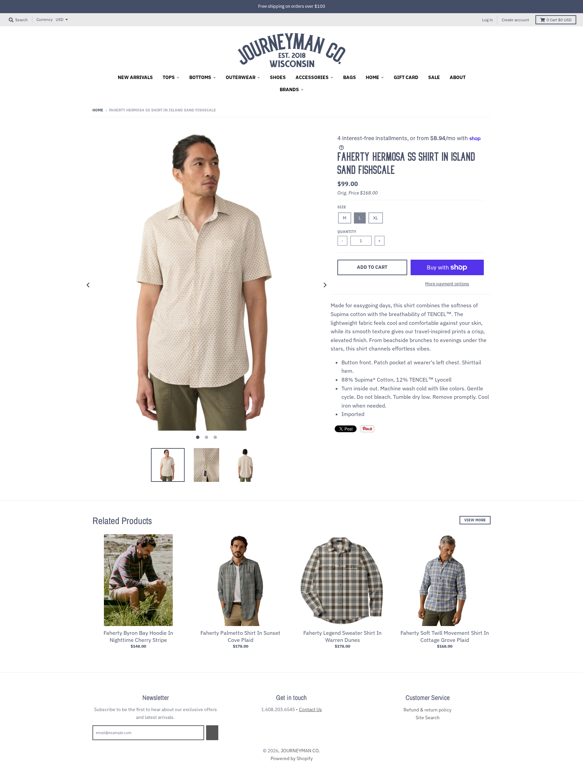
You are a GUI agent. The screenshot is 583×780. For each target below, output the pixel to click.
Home (97, 110)
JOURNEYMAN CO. (300, 751)
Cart (559, 19)
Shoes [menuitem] (278, 77)
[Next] (325, 285)
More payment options (447, 284)
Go (212, 732)
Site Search (428, 717)
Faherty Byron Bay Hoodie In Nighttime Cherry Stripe (138, 636)
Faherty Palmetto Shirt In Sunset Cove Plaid (240, 636)
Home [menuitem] (372, 77)
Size (341, 207)
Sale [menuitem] (434, 77)
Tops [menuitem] (169, 77)
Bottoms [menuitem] (200, 77)
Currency (44, 19)
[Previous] (88, 285)
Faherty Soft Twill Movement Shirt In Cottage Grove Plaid (444, 636)
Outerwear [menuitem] (240, 77)
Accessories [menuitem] (312, 77)
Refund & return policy (427, 710)
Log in (487, 19)
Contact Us (310, 709)
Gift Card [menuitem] (406, 77)
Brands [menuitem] (289, 89)
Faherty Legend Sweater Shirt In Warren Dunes (342, 636)
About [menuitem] (458, 77)
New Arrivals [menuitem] (135, 77)
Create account (515, 19)
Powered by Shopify (292, 758)
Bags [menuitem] (349, 77)
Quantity (346, 231)
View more (475, 520)
